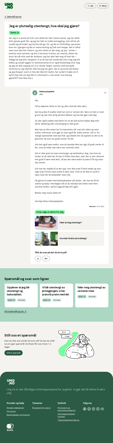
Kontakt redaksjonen (15, 408)
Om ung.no (11, 411)
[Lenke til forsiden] (8, 6)
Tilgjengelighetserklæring (68, 420)
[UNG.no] (56, 382)
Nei (46, 258)
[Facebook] (97, 408)
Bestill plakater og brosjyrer (18, 415)
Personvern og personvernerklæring (66, 409)
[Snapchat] (84, 408)
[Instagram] (93, 408)
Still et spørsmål (13, 353)
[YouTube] (102, 408)
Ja (38, 258)
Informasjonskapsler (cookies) (66, 415)
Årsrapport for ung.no (41, 408)
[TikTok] (89, 408)
